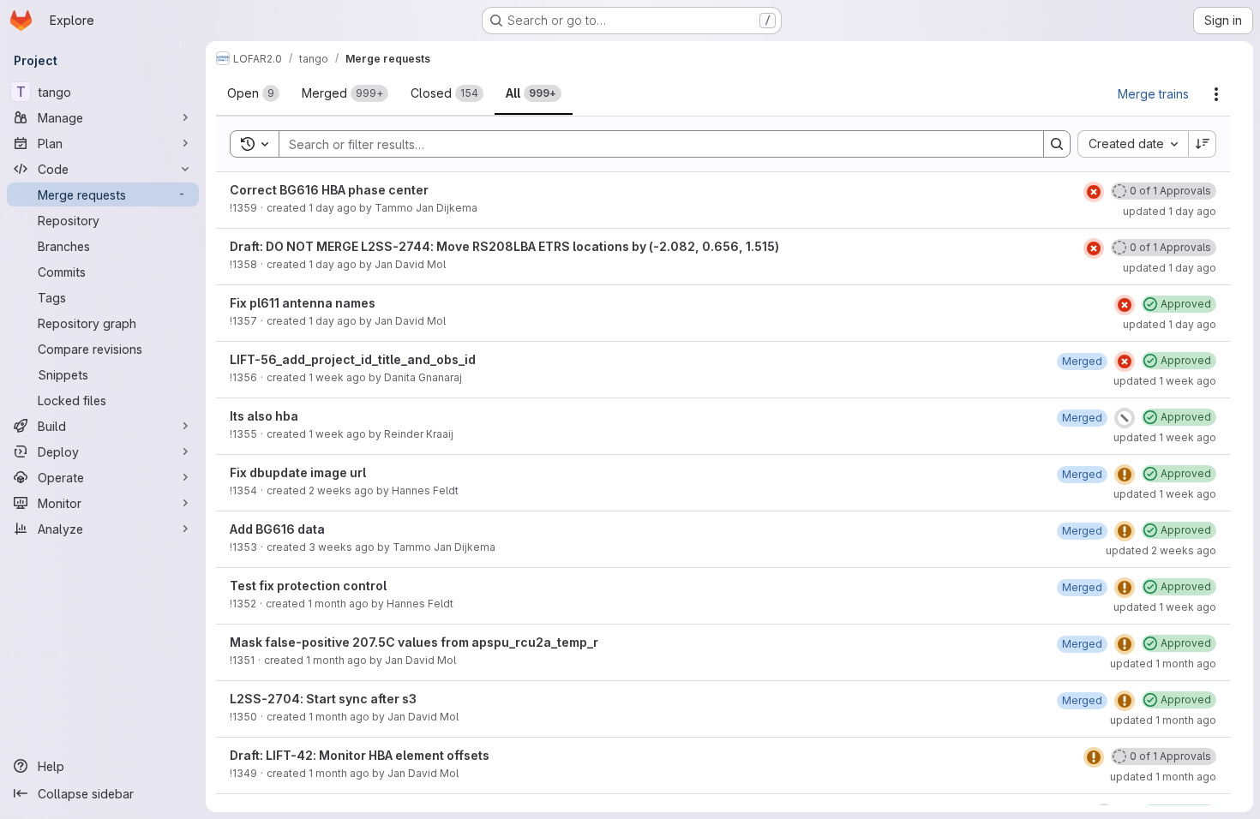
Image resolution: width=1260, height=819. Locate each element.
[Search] (1057, 144)
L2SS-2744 (395, 246)
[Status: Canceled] (1124, 418)
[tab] (253, 93)
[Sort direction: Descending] (1202, 144)
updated (1169, 211)
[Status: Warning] (1124, 474)
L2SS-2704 (265, 698)
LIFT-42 (289, 755)
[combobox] (1132, 144)
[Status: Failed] (1093, 192)
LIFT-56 (253, 359)
